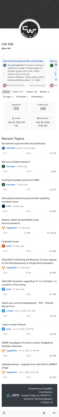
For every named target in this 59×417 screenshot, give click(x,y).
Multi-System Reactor (15, 85)
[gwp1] (3, 267)
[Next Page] (55, 74)
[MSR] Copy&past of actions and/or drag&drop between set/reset (27, 344)
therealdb (10, 148)
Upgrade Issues (10, 241)
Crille (8, 206)
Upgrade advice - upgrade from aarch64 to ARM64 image (29, 366)
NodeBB (47, 388)
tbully (8, 246)
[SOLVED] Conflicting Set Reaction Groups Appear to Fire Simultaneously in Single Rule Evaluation (29, 261)
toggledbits (11, 228)
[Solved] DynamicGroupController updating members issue (25, 200)
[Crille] (3, 206)
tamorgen (10, 166)
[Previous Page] (4, 74)
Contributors (46, 392)
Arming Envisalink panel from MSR (20, 180)
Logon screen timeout (14, 324)
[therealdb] (3, 148)
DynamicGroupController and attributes (25, 61)
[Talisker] (3, 372)
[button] (4, 413)
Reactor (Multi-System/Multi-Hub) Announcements (20, 221)
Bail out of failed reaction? (16, 161)
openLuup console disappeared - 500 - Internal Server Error (27, 304)
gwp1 (9, 289)
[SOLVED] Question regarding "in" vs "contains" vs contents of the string (29, 283)
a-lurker (10, 311)
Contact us (47, 402)
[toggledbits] (3, 227)
